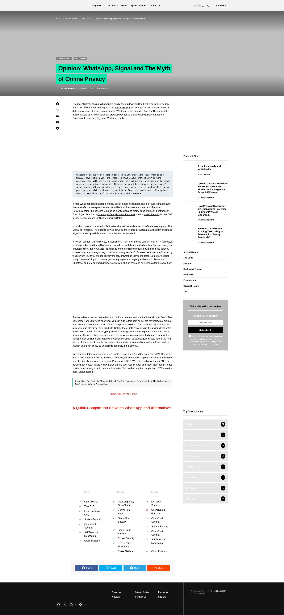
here (74, 372)
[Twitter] (65, 605)
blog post (100, 118)
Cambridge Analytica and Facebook (116, 214)
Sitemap (162, 597)
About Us (116, 592)
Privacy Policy (122, 107)
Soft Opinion (87, 19)
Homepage (130, 381)
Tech (185, 291)
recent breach (151, 214)
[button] (198, 5)
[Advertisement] (122, 145)
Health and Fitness (192, 269)
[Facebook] (58, 605)
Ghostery (77, 263)
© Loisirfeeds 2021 (218, 591)
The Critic (188, 258)
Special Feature (71, 19)
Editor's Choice (64, 58)
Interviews (188, 274)
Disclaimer (163, 592)
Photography (189, 280)
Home (58, 19)
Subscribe (204, 330)
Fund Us (141, 381)
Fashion (187, 263)
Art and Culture (190, 252)
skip (123, 321)
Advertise (117, 597)
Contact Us (140, 597)
